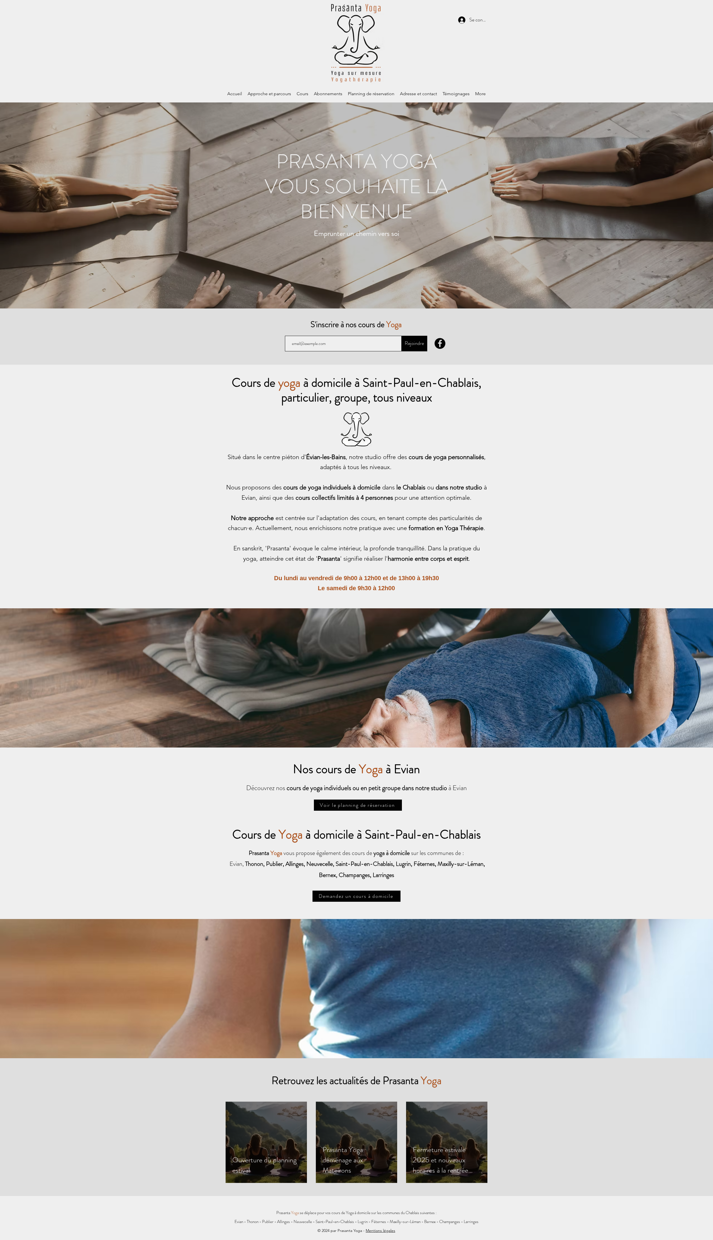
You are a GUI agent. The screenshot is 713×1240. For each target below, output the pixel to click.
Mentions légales (380, 1230)
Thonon (252, 1222)
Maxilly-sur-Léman (405, 1222)
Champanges (449, 1222)
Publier (268, 1222)
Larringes (471, 1222)
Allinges (283, 1222)
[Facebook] (439, 343)
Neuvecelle (303, 1222)
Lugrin (363, 1222)
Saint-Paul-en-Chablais (335, 1222)
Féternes (378, 1222)
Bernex (430, 1222)
